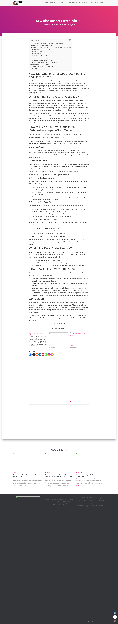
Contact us (53, 2)
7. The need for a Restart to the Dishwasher (45, 62)
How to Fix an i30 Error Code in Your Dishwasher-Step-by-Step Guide (51, 47)
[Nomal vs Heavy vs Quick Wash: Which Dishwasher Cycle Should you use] (59, 461)
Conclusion (34, 68)
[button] (65, 2)
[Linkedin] (39, 354)
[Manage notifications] (114, 621)
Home (46, 2)
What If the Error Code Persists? (40, 64)
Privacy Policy (83, 2)
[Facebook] (30, 354)
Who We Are (62, 2)
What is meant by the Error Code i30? (41, 45)
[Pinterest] (43, 354)
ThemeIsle (102, 621)
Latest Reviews (73, 2)
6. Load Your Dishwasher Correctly (43, 60)
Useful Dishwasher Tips (97, 2)
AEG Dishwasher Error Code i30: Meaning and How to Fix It (48, 43)
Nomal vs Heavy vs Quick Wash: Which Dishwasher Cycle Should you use (58, 476)
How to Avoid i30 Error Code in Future (42, 66)
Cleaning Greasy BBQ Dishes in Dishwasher (87, 475)
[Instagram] (49, 354)
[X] (33, 354)
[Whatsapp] (46, 354)
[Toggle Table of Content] (69, 40)
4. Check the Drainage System (42, 56)
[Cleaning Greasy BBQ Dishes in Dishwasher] (90, 461)
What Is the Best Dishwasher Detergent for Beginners (27, 475)
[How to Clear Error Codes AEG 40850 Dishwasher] (39, 339)
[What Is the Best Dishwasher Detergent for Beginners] (27, 461)
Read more (27, 485)
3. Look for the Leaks (39, 54)
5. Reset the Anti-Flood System (42, 58)
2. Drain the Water (39, 52)
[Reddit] (36, 354)
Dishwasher (16, 472)
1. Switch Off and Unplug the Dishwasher (45, 49)
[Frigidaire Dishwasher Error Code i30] (58, 337)
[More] (52, 354)
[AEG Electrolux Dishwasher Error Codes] (79, 337)
